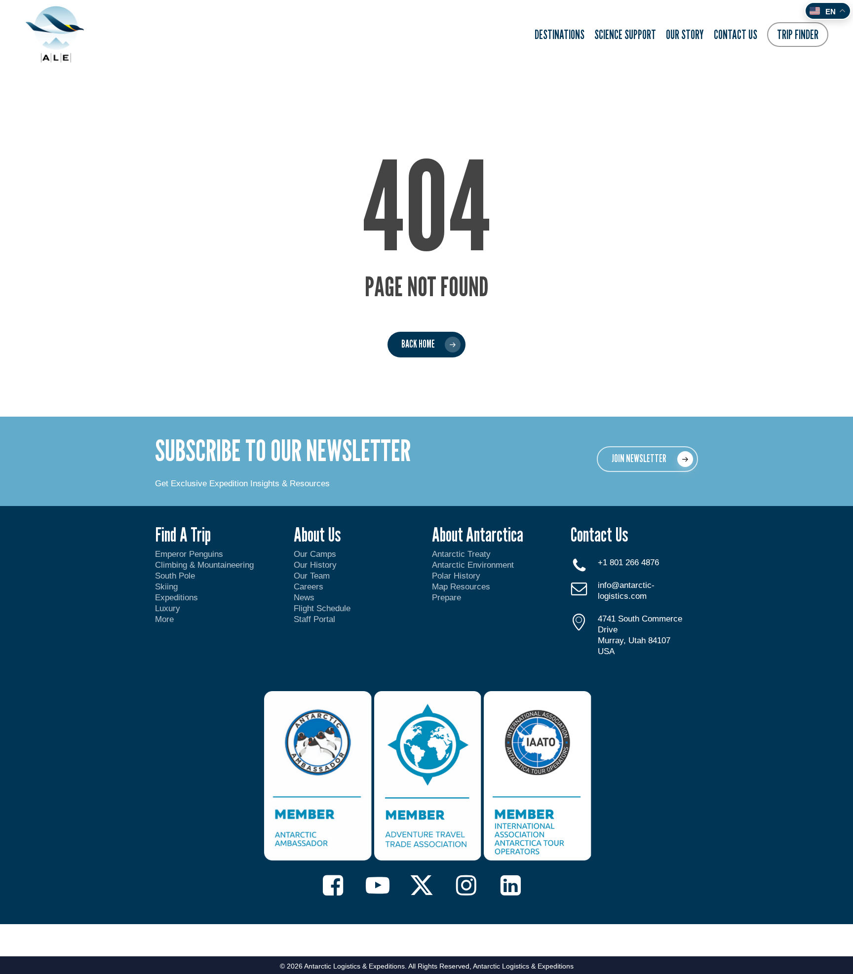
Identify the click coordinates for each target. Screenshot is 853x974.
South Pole (175, 576)
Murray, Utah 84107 (634, 640)
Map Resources (461, 586)
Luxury (167, 608)
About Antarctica (477, 534)
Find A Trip (183, 534)
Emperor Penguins (189, 554)
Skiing (166, 586)
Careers (308, 586)
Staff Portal (314, 619)
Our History (315, 565)
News (304, 597)
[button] (647, 459)
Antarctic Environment (473, 565)
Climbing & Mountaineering (204, 565)
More (164, 619)
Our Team (312, 576)
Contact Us (599, 534)
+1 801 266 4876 (628, 562)
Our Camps (315, 554)
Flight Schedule (322, 608)
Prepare (446, 597)
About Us (317, 534)
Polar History (456, 576)
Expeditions (177, 597)
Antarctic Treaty (461, 554)
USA (606, 651)
